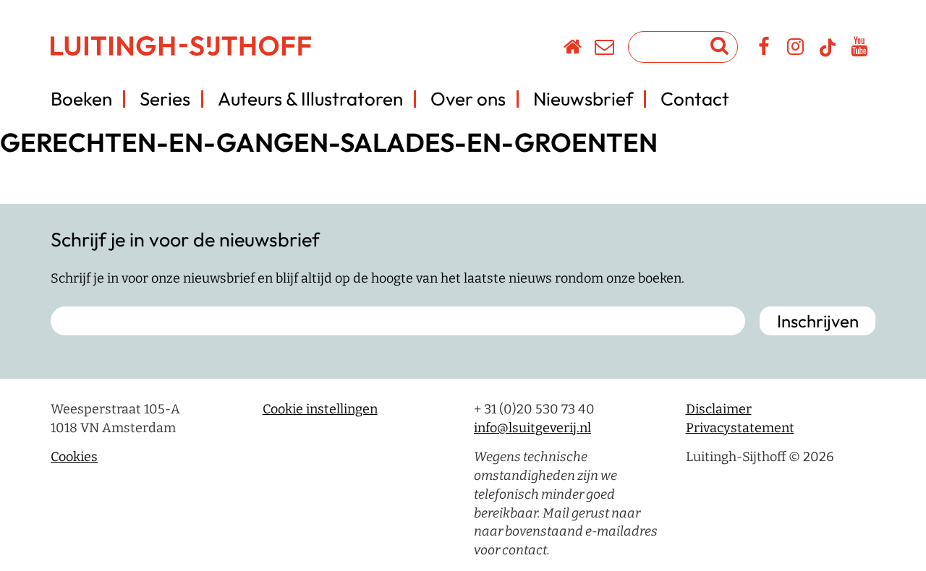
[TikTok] (828, 54)
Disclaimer (719, 409)
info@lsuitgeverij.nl (532, 428)
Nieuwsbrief (583, 99)
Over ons (468, 99)
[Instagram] (796, 49)
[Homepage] (573, 49)
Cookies (74, 457)
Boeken (81, 99)
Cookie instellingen (320, 409)
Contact (694, 99)
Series (165, 99)
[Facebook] (764, 49)
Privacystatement (740, 428)
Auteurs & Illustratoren (310, 99)
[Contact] (605, 49)
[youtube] (859, 49)
